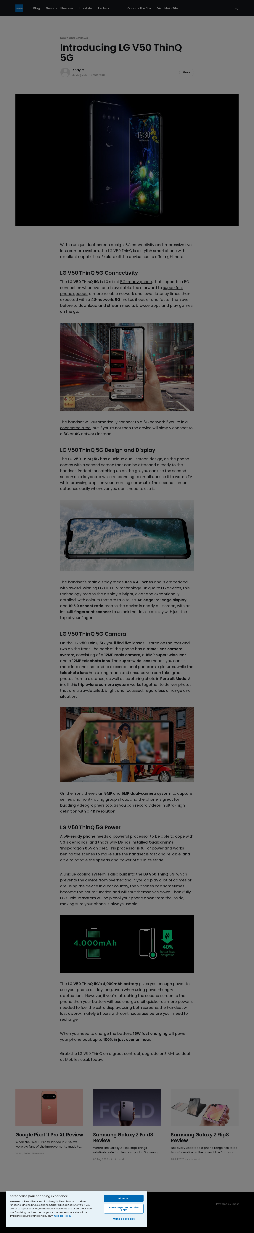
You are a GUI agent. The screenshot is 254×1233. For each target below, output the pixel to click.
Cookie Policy (62, 1216)
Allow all (123, 1198)
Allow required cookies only (124, 1209)
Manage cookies (124, 1219)
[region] (76, 1208)
